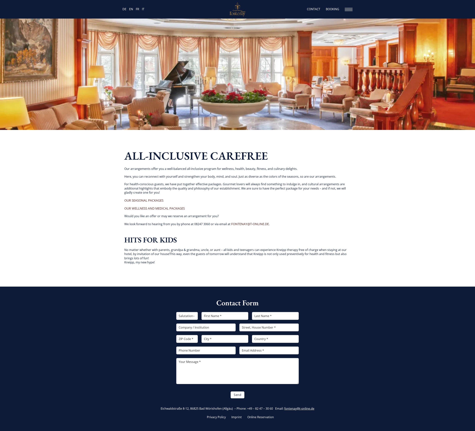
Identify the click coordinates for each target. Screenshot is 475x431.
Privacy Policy (216, 417)
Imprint (236, 417)
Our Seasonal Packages (143, 200)
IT (143, 9)
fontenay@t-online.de (250, 224)
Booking (332, 9)
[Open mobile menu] (349, 9)
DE (124, 9)
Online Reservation (260, 417)
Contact (313, 9)
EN (131, 9)
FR (137, 9)
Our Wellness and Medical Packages (154, 208)
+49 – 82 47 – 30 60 (260, 408)
